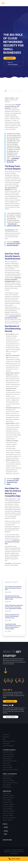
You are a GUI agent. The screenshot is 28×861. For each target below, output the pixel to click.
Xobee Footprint (7, 793)
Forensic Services (7, 765)
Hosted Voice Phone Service (10, 761)
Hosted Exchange (7, 778)
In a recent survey (9, 229)
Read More (9, 58)
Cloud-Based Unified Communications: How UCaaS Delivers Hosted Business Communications (13, 626)
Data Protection (7, 785)
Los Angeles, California (8, 804)
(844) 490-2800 (10, 701)
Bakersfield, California (8, 795)
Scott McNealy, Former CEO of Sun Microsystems (13, 160)
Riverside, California (8, 813)
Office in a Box (6, 763)
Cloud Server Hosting (8, 780)
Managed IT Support (8, 752)
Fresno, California (7, 800)
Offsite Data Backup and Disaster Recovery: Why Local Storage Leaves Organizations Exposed (14, 607)
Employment (6, 737)
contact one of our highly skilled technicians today (12, 541)
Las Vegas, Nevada (7, 802)
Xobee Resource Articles (9, 741)
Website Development (8, 756)
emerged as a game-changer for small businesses (13, 106)
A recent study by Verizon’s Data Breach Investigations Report (13, 279)
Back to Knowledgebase (13, 63)
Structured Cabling (7, 767)
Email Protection (7, 787)
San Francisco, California (9, 817)
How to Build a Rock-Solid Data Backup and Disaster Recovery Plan (13, 588)
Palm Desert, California (8, 811)
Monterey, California (8, 806)
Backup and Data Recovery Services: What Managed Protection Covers (12, 616)
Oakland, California (8, 809)
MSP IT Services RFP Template (10, 769)
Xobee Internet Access (8, 776)
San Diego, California (8, 815)
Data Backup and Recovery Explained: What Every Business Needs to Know (13, 597)
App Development (7, 758)
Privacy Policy (6, 743)
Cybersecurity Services (8, 754)
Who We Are (6, 734)
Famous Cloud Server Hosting (10, 782)
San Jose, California (7, 820)
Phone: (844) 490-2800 (8, 745)
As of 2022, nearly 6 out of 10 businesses (12, 187)
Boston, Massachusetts (8, 797)
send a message (10, 717)
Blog (4, 739)
